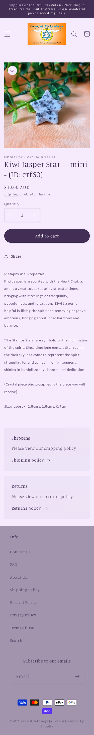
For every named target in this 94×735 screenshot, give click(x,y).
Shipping (11, 194)
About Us (18, 577)
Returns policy (26, 508)
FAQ (14, 564)
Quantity (12, 203)
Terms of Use (22, 627)
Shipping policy (28, 460)
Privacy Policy (23, 614)
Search (16, 640)
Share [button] (16, 256)
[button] (7, 34)
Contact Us (20, 551)
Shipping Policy (25, 589)
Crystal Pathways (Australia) (43, 721)
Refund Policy (23, 602)
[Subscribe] (77, 676)
